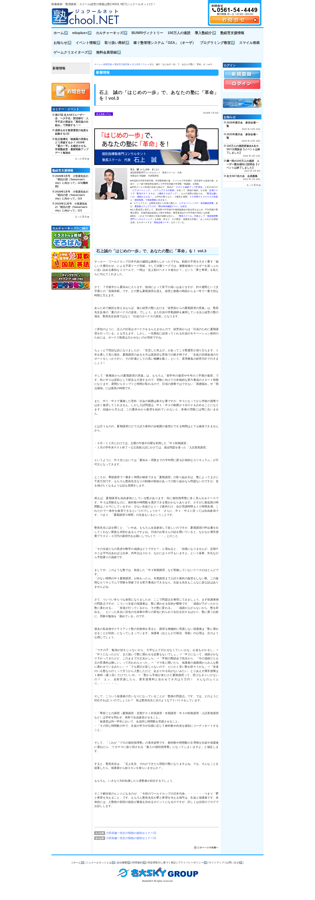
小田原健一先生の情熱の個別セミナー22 (131, 833)
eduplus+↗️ (82, 33)
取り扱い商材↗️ (117, 42)
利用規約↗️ (139, 862)
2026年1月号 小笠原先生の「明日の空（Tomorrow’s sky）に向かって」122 (71, 195)
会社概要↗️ (123, 862)
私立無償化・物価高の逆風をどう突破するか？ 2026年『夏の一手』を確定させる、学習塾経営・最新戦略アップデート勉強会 (71, 146)
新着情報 (107, 64)
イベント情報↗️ (88, 42)
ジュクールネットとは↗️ (100, 862)
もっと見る (81, 158)
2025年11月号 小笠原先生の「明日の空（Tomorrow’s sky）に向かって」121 (71, 207)
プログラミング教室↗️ (217, 42)
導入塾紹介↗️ (205, 33)
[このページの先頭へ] (206, 848)
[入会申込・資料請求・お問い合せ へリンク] (234, 22)
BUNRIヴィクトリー (147, 33)
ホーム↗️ (61, 33)
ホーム (97, 64)
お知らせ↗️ (62, 42)
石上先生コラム (139, 64)
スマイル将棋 (249, 42)
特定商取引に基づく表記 (162, 862)
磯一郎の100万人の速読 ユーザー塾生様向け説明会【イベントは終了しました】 (243, 164)
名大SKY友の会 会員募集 (242, 176)
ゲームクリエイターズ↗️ (73, 52)
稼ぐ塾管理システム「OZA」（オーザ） (165, 42)
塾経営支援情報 (232, 33)
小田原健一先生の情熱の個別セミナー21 (131, 838)
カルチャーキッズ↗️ (111, 33)
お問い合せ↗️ (234, 862)
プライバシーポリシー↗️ (192, 862)
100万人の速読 (179, 33)
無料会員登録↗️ (108, 52)
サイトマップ (216, 862)
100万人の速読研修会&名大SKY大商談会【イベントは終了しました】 (243, 149)
